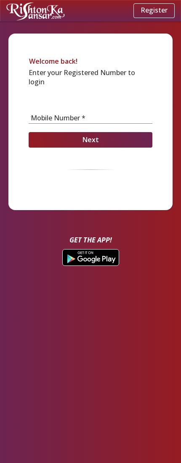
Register (154, 10)
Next (91, 139)
